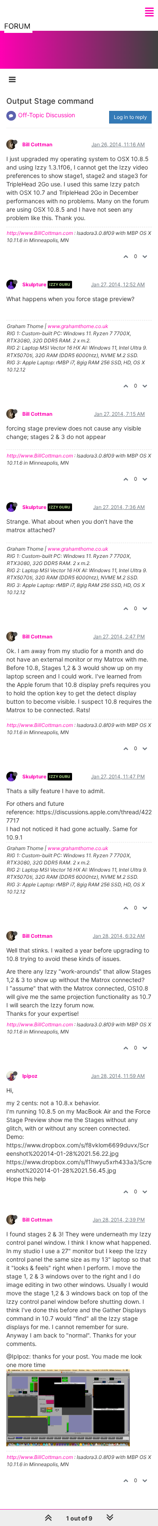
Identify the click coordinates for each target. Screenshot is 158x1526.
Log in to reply (130, 117)
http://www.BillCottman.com (40, 233)
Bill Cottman (37, 144)
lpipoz (29, 1076)
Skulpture (34, 284)
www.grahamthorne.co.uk (78, 326)
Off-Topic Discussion (46, 114)
